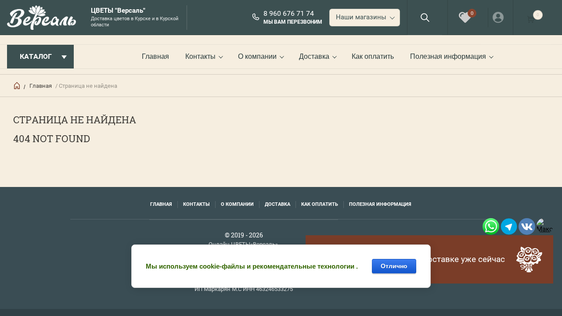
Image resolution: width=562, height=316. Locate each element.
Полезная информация (448, 56)
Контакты (200, 56)
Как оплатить (373, 56)
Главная (155, 56)
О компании (257, 56)
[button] (424, 17)
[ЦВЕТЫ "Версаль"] (44, 17)
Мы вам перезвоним (292, 22)
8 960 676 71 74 (288, 13)
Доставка (314, 56)
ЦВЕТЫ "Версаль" (118, 10)
